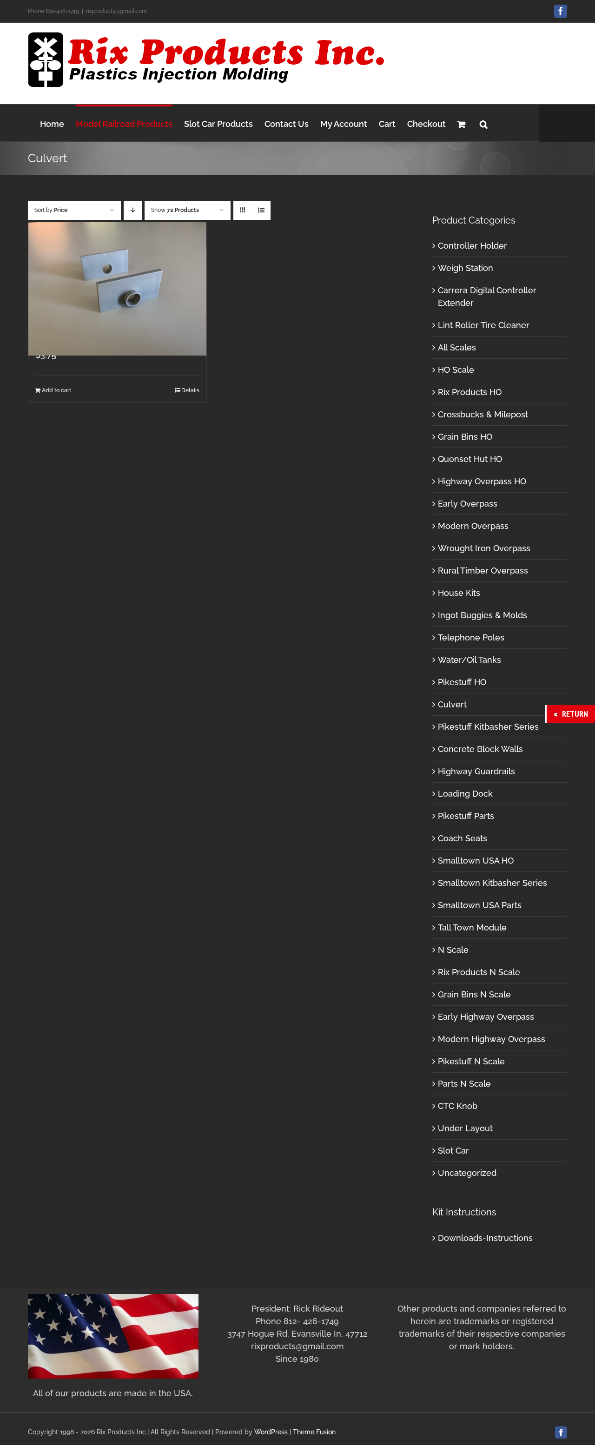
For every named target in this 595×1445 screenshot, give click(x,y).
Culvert (452, 704)
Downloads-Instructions (485, 1238)
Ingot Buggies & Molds (482, 615)
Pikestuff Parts (466, 816)
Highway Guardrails (476, 771)
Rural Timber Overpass (483, 570)
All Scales (457, 347)
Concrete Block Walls (480, 749)
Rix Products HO (470, 392)
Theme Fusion (314, 1432)
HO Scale (456, 370)
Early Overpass (467, 503)
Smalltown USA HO (476, 860)
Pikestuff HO (462, 682)
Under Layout (465, 1128)
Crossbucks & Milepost (483, 414)
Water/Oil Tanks (469, 660)
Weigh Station (465, 268)
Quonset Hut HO (470, 459)
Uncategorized (467, 1173)
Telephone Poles (471, 637)
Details (190, 390)
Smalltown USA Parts (480, 905)
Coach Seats (462, 838)
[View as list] (261, 210)
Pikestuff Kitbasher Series (488, 727)
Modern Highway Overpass (491, 1039)
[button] (484, 123)
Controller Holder (472, 246)
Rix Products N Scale (479, 972)
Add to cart (56, 390)
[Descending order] (133, 210)
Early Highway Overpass (486, 1017)
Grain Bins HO (465, 437)
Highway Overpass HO (482, 481)
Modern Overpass (473, 526)
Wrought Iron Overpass (484, 548)
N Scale (453, 950)
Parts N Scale (464, 1084)
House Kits (459, 593)
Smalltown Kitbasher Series (492, 883)
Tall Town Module (472, 927)
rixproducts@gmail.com (116, 11)
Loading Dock (465, 793)
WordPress (271, 1432)
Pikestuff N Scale (471, 1061)
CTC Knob (457, 1106)
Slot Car (453, 1150)
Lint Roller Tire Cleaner (483, 325)
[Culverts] (117, 289)
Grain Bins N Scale (474, 994)
